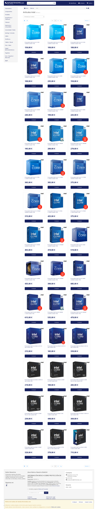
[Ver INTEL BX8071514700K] (34, 234)
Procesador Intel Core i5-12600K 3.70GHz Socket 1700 (32, 110)
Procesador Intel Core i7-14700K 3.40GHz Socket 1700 (32, 245)
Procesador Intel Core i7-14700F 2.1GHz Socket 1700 (78, 211)
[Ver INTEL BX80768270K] (57, 437)
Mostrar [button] (87, 20)
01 (55, 20)
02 (58, 20)
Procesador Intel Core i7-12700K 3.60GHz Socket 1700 (78, 178)
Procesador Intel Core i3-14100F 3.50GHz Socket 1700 (32, 76)
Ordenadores (8, 8)
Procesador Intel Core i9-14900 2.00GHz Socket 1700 (78, 279)
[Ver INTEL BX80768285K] (79, 437)
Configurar (74, 502)
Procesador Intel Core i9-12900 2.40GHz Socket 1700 (78, 245)
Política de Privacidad (55, 485)
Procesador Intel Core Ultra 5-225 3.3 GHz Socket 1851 (33, 346)
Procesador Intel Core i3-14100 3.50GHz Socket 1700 (78, 43)
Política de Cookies (55, 507)
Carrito (90, 3)
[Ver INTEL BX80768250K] (79, 369)
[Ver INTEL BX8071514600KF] (79, 133)
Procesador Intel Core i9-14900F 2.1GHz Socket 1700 (32, 313)
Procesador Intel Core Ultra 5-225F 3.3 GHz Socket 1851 (56, 346)
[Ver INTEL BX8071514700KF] (57, 234)
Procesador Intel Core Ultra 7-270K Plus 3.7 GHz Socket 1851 (56, 448)
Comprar (56, 52)
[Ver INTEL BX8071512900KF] (57, 268)
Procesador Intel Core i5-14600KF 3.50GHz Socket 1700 (78, 144)
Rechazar (81, 502)
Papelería (7, 53)
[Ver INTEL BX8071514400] (79, 99)
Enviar (46, 492)
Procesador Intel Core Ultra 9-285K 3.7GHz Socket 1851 (79, 448)
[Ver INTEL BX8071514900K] (57, 302)
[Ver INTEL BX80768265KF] (34, 437)
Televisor (7, 22)
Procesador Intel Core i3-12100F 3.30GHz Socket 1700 (55, 43)
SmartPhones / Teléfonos (8, 18)
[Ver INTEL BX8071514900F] (34, 302)
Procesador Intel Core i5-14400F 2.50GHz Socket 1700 (32, 144)
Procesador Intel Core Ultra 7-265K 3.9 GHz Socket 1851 (80, 414)
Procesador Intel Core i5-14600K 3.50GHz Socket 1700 (55, 144)
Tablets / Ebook (9, 42)
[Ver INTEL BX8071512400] (57, 66)
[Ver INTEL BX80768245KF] (57, 369)
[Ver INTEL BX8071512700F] (57, 167)
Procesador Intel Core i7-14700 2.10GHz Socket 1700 (55, 211)
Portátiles (7, 14)
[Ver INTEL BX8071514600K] (57, 133)
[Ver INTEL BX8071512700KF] (34, 201)
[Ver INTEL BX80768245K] (34, 369)
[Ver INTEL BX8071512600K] (34, 99)
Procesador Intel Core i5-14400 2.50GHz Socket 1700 (78, 110)
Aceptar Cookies (88, 502)
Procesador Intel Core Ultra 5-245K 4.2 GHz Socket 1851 (34, 380)
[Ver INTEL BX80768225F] (57, 336)
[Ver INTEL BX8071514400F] (34, 133)
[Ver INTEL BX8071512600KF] (57, 99)
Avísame (34, 52)
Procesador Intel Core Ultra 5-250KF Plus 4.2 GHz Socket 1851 (33, 414)
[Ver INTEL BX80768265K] (79, 403)
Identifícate (73, 3)
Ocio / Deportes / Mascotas (9, 56)
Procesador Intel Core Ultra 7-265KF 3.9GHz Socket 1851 (33, 448)
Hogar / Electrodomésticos (9, 49)
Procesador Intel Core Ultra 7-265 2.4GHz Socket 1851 (55, 414)
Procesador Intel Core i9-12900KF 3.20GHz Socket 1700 (55, 279)
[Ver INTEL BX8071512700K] (79, 167)
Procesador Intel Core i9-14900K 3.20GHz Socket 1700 (55, 313)
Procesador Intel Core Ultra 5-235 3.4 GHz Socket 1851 (79, 346)
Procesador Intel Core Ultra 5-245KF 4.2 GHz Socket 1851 (56, 380)
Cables (6, 36)
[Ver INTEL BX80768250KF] (34, 403)
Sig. (61, 20)
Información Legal (50, 497)
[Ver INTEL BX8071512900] (79, 234)
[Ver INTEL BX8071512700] (34, 167)
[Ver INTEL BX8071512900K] (34, 268)
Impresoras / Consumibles (8, 26)
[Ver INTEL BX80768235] (79, 336)
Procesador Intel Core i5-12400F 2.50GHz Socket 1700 (78, 76)
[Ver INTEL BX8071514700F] (79, 201)
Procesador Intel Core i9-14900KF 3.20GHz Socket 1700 (78, 313)
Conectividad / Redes (10, 30)
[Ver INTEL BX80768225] (34, 336)
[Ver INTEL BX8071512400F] (79, 66)
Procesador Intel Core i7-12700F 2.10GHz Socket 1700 (55, 178)
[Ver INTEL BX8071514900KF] (79, 302)
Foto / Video (8, 45)
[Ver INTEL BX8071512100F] (57, 32)
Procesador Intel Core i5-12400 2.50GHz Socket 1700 (55, 76)
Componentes (8, 11)
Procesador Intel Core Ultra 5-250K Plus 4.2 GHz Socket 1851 (79, 380)
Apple (6, 60)
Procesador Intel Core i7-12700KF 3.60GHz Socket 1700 (32, 211)
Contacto (82, 3)
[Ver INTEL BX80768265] (57, 403)
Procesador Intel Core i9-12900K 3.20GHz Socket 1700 (32, 279)
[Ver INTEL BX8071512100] (34, 32)
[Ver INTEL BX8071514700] (57, 201)
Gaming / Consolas (9, 33)
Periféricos (7, 39)
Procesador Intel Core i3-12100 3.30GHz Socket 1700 (32, 43)
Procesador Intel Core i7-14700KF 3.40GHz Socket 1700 (55, 245)
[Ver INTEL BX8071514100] (79, 32)
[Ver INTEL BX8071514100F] (34, 66)
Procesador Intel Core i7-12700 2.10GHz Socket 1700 (32, 178)
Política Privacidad (32, 498)
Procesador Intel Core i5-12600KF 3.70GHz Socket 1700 (55, 110)
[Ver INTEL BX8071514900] (79, 268)
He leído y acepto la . (38, 489)
